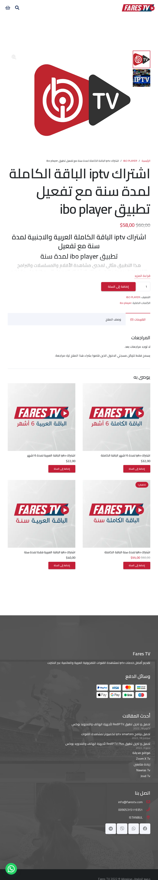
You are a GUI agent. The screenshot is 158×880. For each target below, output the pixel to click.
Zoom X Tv (143, 758)
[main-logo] (138, 8)
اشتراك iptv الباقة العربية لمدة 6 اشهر (51, 455)
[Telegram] (110, 828)
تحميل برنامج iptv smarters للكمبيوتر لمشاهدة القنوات (115, 734)
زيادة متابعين (142, 764)
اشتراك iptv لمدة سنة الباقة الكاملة (127, 552)
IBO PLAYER (130, 160)
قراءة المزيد (142, 276)
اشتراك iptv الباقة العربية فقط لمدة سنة (49, 552)
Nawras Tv (143, 770)
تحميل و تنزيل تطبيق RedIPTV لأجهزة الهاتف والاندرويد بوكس (111, 724)
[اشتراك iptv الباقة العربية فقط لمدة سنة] (41, 483)
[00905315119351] (146, 810)
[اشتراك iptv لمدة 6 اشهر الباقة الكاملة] (116, 386)
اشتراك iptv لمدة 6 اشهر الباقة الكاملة (125, 455)
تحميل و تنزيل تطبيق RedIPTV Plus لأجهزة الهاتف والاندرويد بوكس (107, 744)
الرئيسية (146, 160)
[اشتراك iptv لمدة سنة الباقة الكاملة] (116, 483)
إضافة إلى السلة (118, 286)
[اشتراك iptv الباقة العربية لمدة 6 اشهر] (41, 386)
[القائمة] (73, 8)
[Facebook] (145, 828)
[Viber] (122, 828)
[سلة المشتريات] (7, 7)
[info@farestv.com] (146, 802)
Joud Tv (145, 776)
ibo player (125, 302)
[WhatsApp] (133, 828)
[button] (17, 7)
